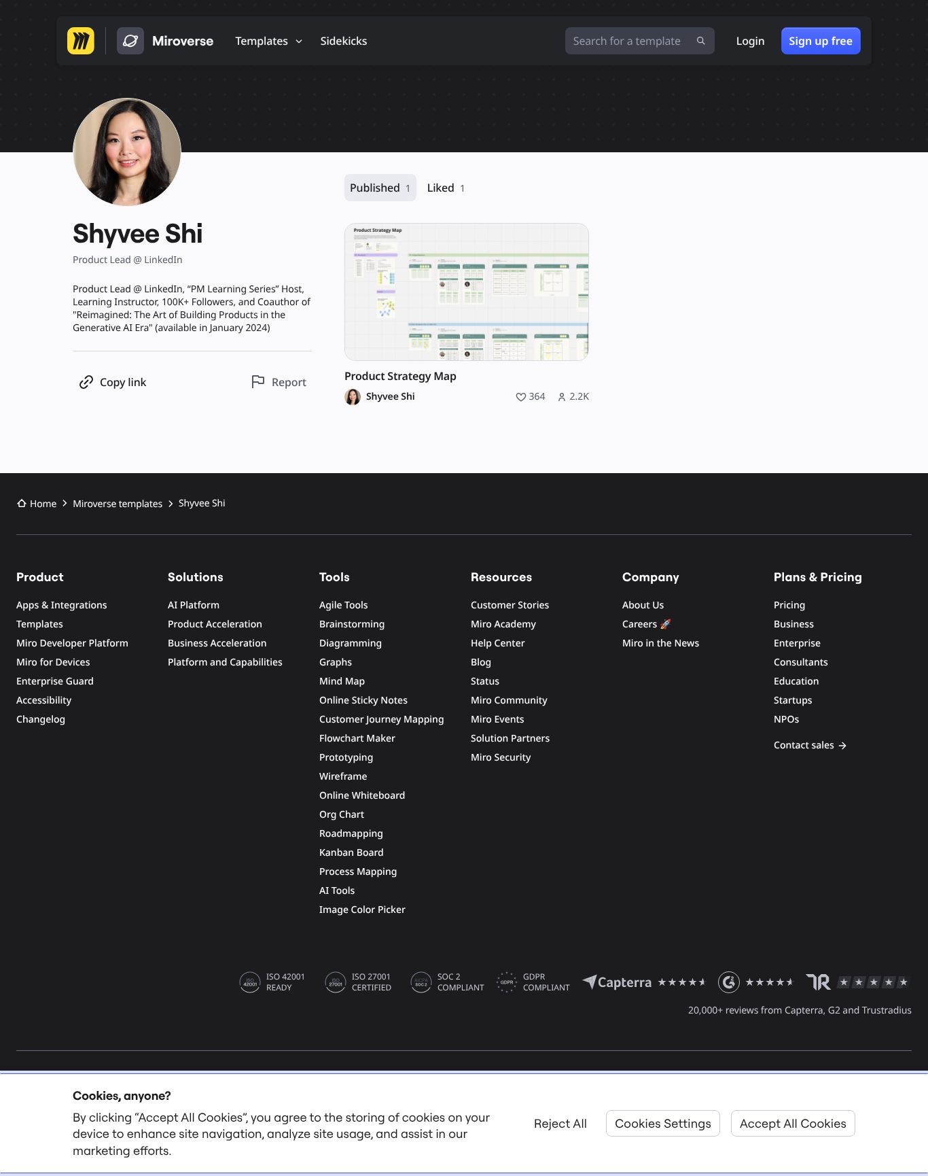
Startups (793, 700)
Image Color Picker (362, 909)
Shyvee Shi (390, 397)
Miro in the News (660, 643)
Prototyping (346, 757)
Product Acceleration (215, 624)
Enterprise (797, 643)
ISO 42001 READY (285, 982)
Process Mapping (358, 871)
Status (485, 681)
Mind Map (342, 681)
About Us (643, 605)
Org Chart (341, 814)
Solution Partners (510, 738)
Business (794, 624)
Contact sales (804, 745)
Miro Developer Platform (72, 643)
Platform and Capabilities (225, 662)
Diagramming (350, 643)
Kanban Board (351, 852)
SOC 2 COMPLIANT (461, 982)
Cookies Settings (663, 1123)
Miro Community (509, 700)
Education (796, 681)
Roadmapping (351, 833)
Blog (481, 662)
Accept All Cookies (793, 1123)
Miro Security (501, 757)
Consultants (801, 662)
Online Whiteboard (362, 795)
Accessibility (43, 700)
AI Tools (337, 890)
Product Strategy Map (400, 376)
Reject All (560, 1123)
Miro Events (497, 719)
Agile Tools (343, 605)
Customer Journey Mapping (381, 719)
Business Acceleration (217, 643)
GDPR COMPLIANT (546, 982)
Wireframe (343, 776)
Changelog (40, 719)
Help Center (498, 643)
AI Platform (193, 605)
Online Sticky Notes (363, 700)
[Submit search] (701, 41)
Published (380, 187)
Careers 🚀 (646, 624)
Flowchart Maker (357, 738)
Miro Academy (503, 624)
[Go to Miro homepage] (80, 40)
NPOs (786, 719)
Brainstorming (352, 624)
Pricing (789, 605)
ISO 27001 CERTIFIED (371, 982)
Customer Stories (510, 605)
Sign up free (821, 40)
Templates (39, 624)
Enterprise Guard (55, 681)
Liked (446, 187)
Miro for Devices (53, 662)
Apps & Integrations (61, 605)
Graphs (335, 662)
